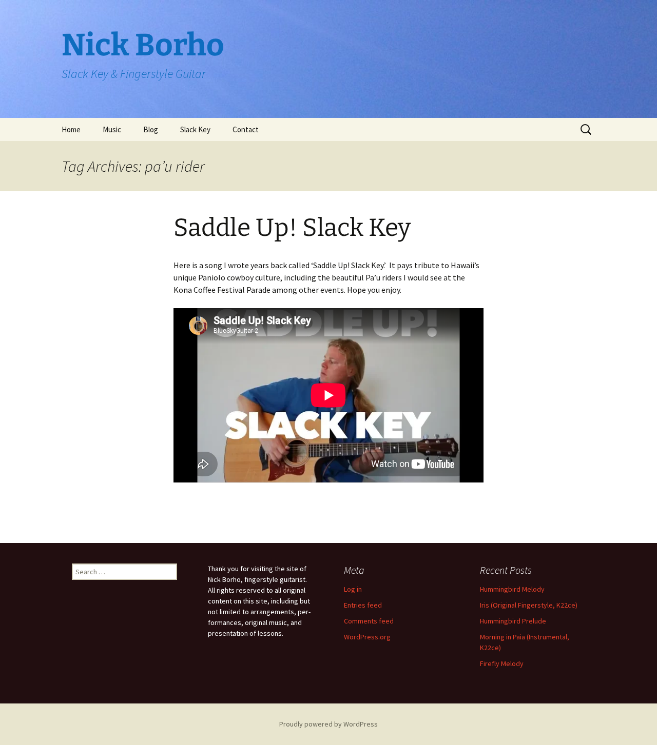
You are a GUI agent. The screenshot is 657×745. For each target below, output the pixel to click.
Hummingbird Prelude (513, 621)
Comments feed (369, 621)
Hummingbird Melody (512, 589)
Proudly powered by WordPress (328, 724)
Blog (150, 129)
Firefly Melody (502, 663)
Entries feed (363, 605)
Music (112, 129)
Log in (353, 589)
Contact (246, 129)
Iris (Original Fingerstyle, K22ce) (528, 605)
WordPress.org (367, 636)
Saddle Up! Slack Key (292, 228)
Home (71, 129)
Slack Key (195, 129)
